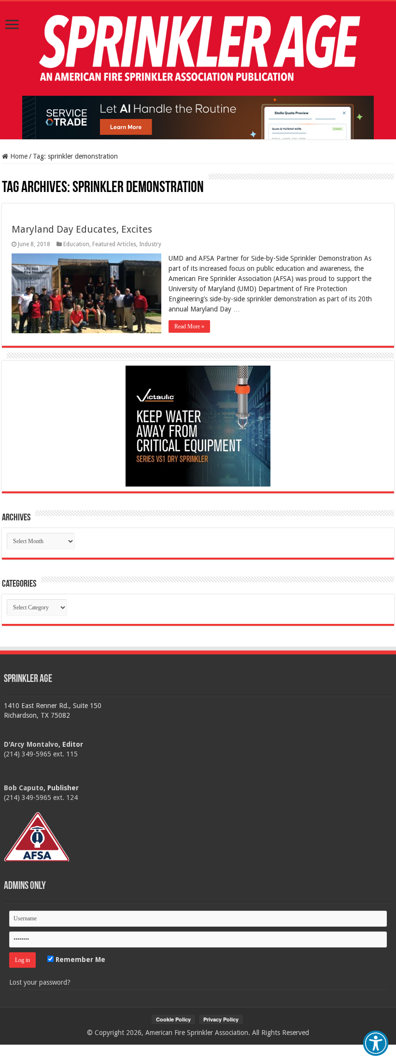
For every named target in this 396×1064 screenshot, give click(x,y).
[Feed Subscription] (6, 178)
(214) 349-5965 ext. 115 (41, 754)
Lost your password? (40, 982)
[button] (376, 1043)
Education (76, 244)
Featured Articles (114, 244)
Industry (150, 244)
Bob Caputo (23, 788)
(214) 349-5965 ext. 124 (41, 797)
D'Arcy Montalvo (31, 744)
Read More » (189, 326)
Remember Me (79, 959)
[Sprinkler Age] (198, 48)
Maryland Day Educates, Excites (82, 229)
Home (18, 156)
